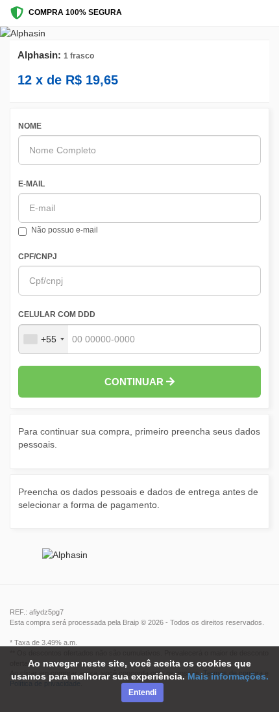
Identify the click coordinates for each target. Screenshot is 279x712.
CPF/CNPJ (37, 256)
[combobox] (43, 339)
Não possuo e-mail (64, 230)
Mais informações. (228, 676)
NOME (30, 126)
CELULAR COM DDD (56, 314)
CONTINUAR (135, 381)
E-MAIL (31, 183)
